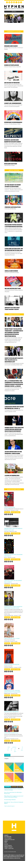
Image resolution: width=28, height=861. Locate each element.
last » (15, 751)
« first (9, 747)
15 (15, 748)
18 (7, 750)
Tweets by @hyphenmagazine (9, 806)
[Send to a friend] (10, 514)
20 (14, 750)
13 (8, 748)
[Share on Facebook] (5, 514)
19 (11, 750)
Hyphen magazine (14, 827)
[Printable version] (12, 514)
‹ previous (14, 747)
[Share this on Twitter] (7, 514)
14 (11, 748)
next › (22, 750)
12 (22, 747)
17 (22, 748)
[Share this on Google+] (8, 514)
